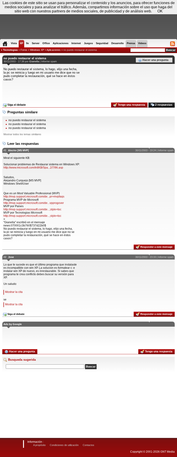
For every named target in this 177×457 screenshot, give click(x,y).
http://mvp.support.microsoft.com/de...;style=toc (32, 209)
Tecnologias (10, 50)
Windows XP (37, 50)
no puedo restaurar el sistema (80, 50)
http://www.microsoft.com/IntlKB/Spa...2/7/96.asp (33, 167)
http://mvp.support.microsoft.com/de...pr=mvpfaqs (33, 196)
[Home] (5, 43)
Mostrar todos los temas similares (22, 134)
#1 (4, 150)
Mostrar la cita (14, 292)
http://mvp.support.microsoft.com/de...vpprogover (33, 203)
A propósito (39, 445)
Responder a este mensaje (156, 247)
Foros (24, 50)
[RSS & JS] (172, 43)
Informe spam (49, 61)
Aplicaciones (54, 50)
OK (160, 11)
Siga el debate (16, 104)
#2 (4, 257)
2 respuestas (163, 104)
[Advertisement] (88, 90)
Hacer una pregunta (155, 60)
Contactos (88, 445)
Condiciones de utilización (64, 445)
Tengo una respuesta (131, 104)
